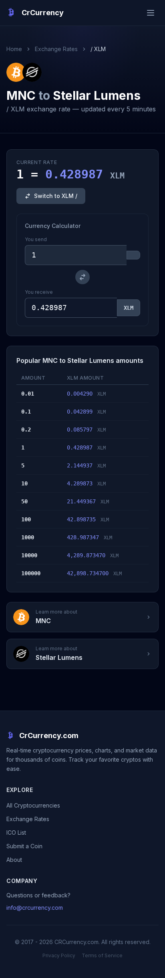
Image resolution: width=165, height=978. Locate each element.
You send (36, 239)
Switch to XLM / (55, 195)
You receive (39, 292)
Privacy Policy (58, 955)
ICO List (16, 832)
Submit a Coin (24, 846)
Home (14, 49)
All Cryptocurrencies (33, 805)
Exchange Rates (56, 49)
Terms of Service (102, 955)
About (14, 859)
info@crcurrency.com (34, 907)
